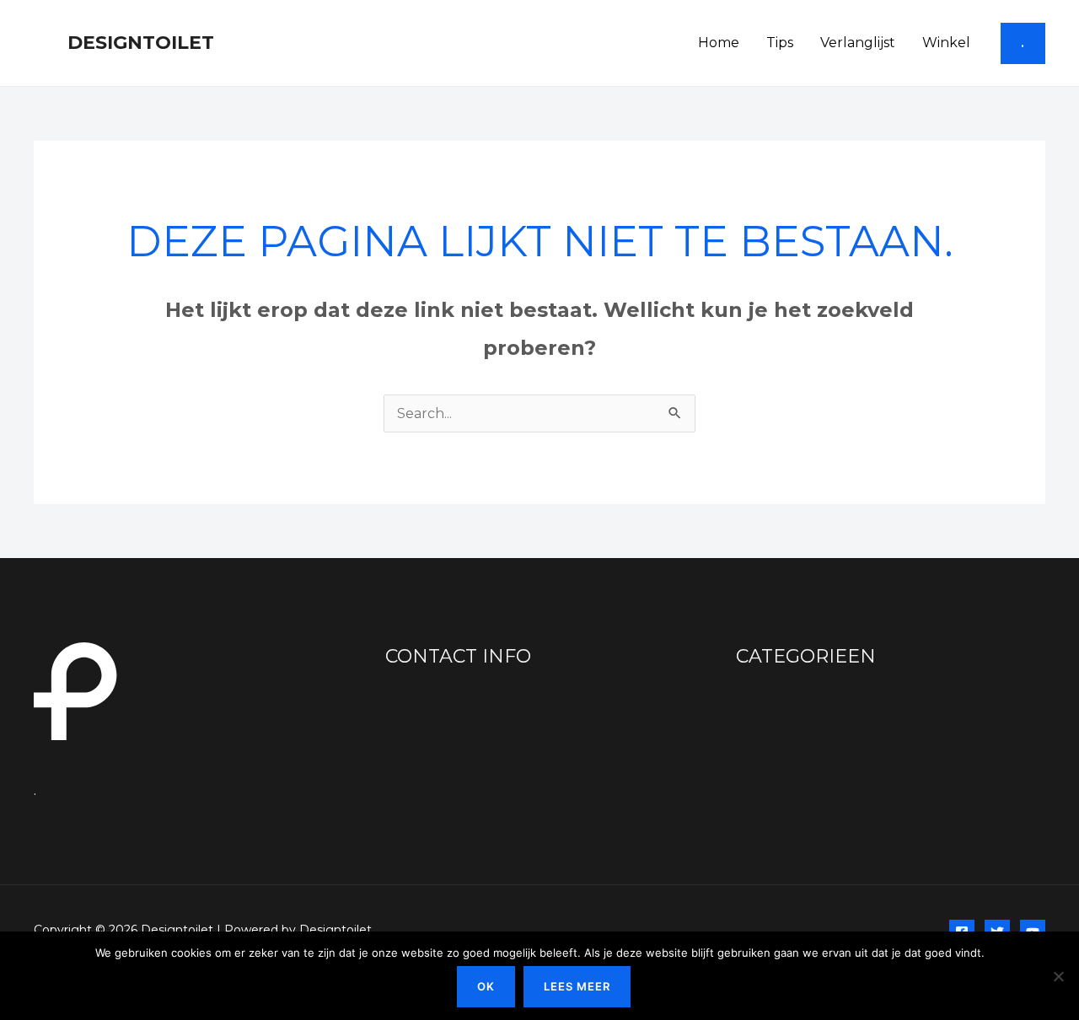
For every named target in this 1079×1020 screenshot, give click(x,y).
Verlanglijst (857, 43)
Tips (779, 43)
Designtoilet (140, 42)
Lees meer (577, 986)
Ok (486, 986)
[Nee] (1057, 976)
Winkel (946, 43)
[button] (1023, 43)
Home (718, 43)
